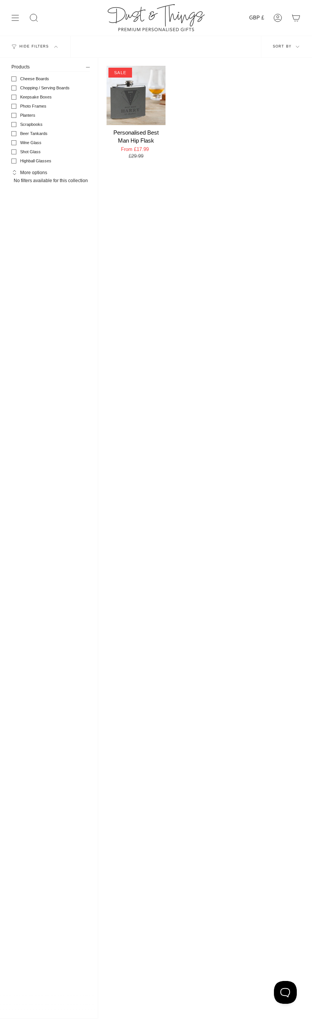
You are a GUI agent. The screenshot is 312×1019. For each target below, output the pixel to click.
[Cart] (296, 17)
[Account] (277, 17)
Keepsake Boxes (36, 97)
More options (33, 172)
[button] (33, 17)
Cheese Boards (34, 78)
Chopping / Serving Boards (45, 88)
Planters (27, 115)
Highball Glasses (35, 161)
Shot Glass (30, 151)
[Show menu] (15, 17)
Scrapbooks (31, 124)
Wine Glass (30, 142)
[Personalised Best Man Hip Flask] (136, 95)
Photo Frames (33, 106)
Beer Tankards (34, 133)
